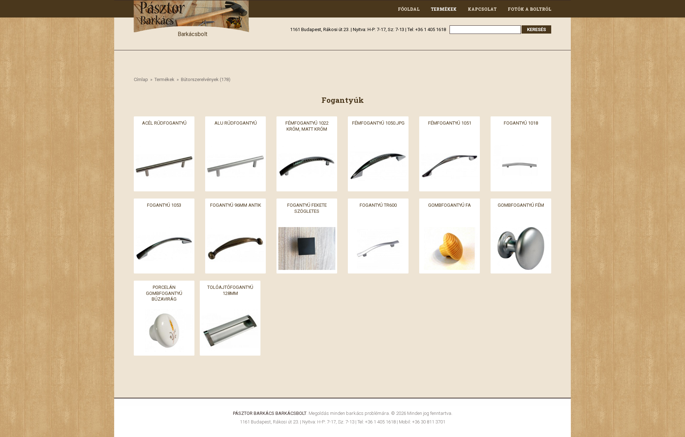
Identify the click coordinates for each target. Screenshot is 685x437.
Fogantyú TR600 (378, 205)
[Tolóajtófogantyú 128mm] (230, 313)
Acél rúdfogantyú (164, 123)
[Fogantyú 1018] (520, 149)
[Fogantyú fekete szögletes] (306, 231)
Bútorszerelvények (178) (205, 79)
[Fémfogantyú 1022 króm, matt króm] (306, 149)
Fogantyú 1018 (521, 123)
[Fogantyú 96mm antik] (235, 231)
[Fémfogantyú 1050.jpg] (378, 149)
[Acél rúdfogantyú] (164, 149)
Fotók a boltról (529, 9)
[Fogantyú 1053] (164, 231)
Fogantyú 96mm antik (235, 205)
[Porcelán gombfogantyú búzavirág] (164, 313)
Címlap (141, 79)
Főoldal (409, 9)
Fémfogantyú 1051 (449, 123)
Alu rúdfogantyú (235, 123)
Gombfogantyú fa (449, 205)
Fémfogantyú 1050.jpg (378, 123)
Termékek (444, 9)
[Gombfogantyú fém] (520, 231)
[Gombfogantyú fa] (449, 231)
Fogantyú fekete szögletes (307, 208)
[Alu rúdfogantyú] (235, 149)
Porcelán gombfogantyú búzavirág (164, 293)
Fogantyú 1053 (164, 205)
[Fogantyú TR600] (378, 231)
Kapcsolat (482, 9)
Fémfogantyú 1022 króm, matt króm (307, 126)
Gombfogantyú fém (521, 205)
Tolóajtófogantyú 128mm (230, 290)
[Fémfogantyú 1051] (449, 149)
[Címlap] (192, 4)
